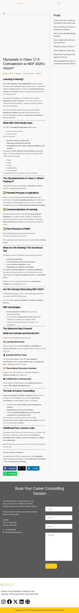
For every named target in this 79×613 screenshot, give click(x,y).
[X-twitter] (15, 601)
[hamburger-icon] (59, 3)
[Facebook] (9, 601)
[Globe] (27, 601)
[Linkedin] (21, 601)
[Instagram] (3, 601)
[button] (10, 468)
